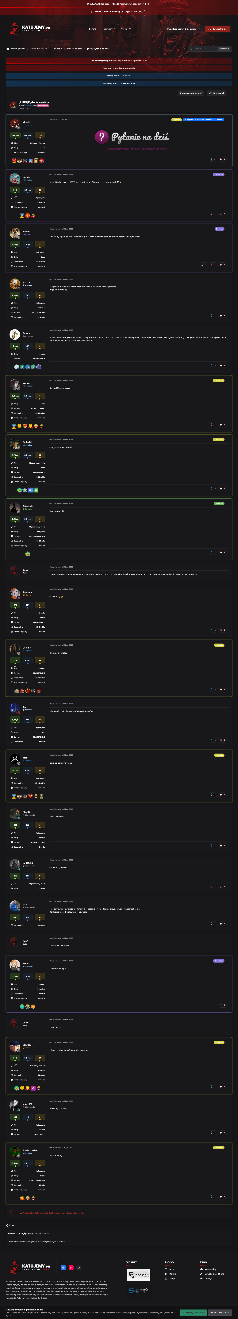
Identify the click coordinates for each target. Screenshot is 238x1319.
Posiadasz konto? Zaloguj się (182, 29)
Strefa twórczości (39, 49)
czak (25, 757)
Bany (171, 1269)
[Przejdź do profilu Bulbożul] (15, 443)
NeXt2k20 (28, 863)
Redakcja (57, 49)
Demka (172, 1274)
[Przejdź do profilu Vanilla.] (15, 1046)
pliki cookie (42, 1313)
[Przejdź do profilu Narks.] (15, 178)
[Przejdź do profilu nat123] (15, 283)
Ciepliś (26, 812)
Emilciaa (27, 592)
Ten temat (223, 48)
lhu (24, 707)
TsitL (25, 904)
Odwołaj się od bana (214, 1274)
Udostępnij (218, 93)
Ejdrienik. (28, 506)
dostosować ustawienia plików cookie (111, 1313)
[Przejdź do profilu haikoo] (15, 233)
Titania (26, 122)
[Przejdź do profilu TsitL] (15, 905)
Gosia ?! (27, 647)
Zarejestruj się (219, 29)
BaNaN (26, 333)
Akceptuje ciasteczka (194, 1312)
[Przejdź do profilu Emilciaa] (15, 593)
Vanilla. (27, 1044)
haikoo (26, 231)
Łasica (26, 383)
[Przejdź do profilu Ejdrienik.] (15, 507)
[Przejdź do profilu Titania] (13, 105)
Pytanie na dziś (74, 49)
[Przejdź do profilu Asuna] (15, 965)
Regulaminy (210, 1269)
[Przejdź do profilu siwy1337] (15, 1105)
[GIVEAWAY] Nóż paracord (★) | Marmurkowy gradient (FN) (116, 4)
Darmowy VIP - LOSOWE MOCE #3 (119, 83)
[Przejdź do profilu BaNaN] (15, 334)
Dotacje (208, 1278)
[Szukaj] (191, 48)
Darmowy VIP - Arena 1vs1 (119, 76)
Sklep (172, 1278)
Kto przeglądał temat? (191, 93)
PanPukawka (30, 1150)
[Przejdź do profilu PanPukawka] (15, 1151)
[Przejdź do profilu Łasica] (15, 384)
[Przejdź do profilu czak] (15, 759)
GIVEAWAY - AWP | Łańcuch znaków (119, 68)
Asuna (26, 963)
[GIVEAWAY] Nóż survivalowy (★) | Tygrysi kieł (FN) (116, 11)
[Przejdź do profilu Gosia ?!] (15, 649)
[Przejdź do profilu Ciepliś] (15, 813)
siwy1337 (27, 1104)
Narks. (26, 177)
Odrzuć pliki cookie (220, 1312)
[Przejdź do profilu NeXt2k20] (15, 864)
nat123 (26, 282)
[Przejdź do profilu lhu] (15, 708)
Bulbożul (27, 442)
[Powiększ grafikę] (138, 136)
